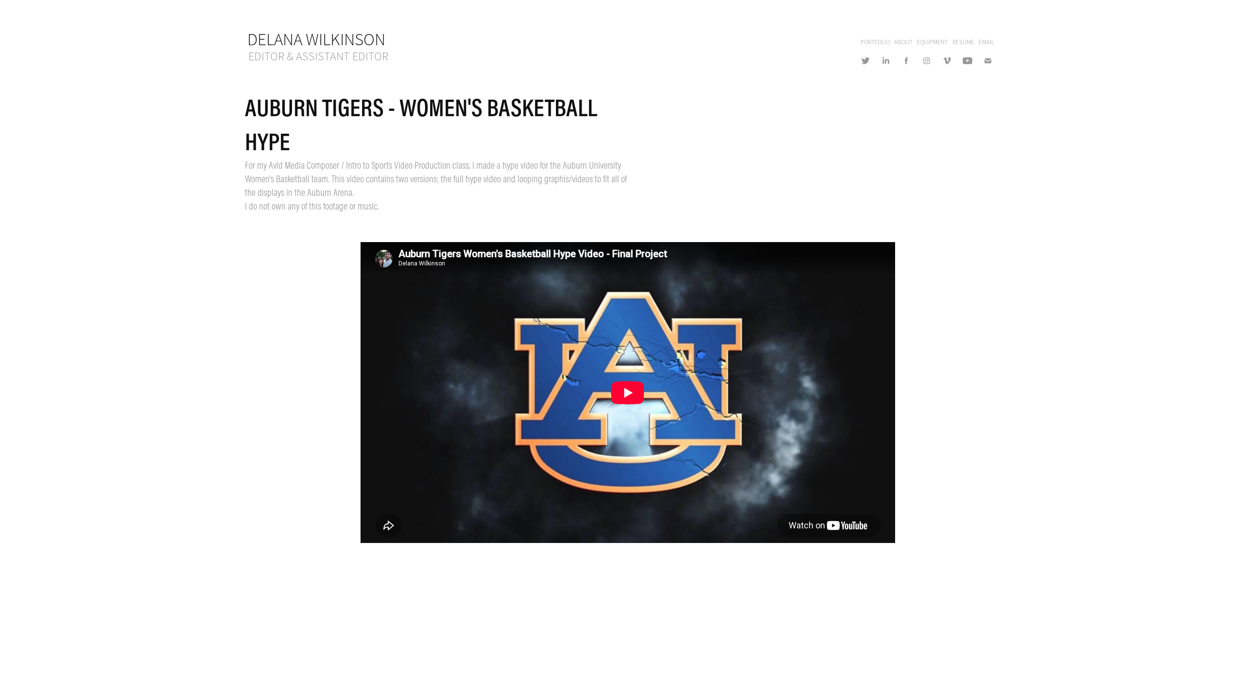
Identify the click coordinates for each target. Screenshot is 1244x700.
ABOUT (903, 42)
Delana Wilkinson (316, 39)
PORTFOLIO (875, 42)
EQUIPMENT (932, 42)
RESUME (963, 42)
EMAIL (986, 42)
